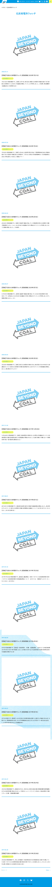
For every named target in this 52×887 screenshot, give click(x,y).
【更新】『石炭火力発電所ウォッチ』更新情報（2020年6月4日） (20, 216)
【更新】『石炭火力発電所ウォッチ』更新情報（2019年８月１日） (20, 499)
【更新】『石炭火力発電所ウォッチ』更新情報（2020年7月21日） (20, 75)
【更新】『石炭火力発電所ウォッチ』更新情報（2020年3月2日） (20, 358)
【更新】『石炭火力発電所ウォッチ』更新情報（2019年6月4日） (20, 641)
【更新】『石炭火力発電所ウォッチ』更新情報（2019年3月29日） (20, 782)
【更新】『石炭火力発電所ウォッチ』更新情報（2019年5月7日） (20, 712)
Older (48, 870)
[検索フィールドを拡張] (18, 1)
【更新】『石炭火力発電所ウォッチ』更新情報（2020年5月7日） (20, 287)
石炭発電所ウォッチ (8, 78)
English (32, 1)
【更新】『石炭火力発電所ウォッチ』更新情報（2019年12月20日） (21, 429)
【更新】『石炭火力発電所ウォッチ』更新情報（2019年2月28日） (20, 853)
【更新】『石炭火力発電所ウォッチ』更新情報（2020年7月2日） (20, 146)
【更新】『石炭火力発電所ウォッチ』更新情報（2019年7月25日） (20, 570)
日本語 (36, 1)
